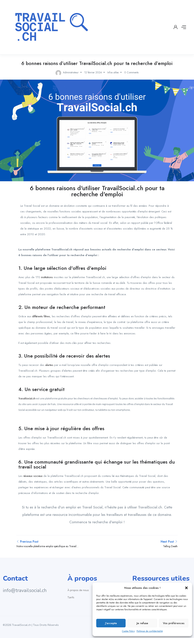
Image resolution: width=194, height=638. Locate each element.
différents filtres (41, 316)
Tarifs (70, 597)
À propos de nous (78, 590)
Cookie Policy (128, 631)
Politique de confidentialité (150, 631)
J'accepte (111, 623)
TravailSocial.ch (26, 398)
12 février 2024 (93, 72)
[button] (186, 588)
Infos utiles (113, 72)
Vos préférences (173, 623)
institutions (47, 277)
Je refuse (142, 623)
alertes (49, 365)
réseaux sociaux (32, 476)
